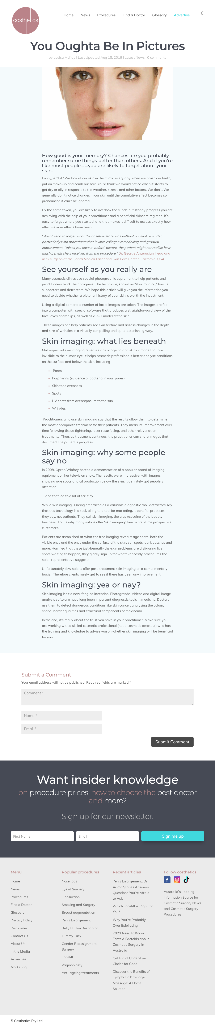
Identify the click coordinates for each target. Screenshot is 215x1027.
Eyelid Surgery (73, 889)
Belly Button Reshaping (80, 928)
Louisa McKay (64, 57)
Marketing (19, 967)
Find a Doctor (134, 15)
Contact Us (19, 936)
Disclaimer (19, 928)
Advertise (182, 15)
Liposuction (71, 897)
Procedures (106, 15)
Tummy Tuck (71, 936)
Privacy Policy (22, 920)
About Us (18, 944)
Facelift (67, 957)
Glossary (159, 15)
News (85, 15)
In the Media (20, 951)
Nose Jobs (69, 881)
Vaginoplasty (72, 965)
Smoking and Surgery (78, 905)
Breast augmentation (78, 912)
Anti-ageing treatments (80, 973)
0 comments (156, 57)
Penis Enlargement (76, 920)
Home (68, 15)
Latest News (135, 57)
